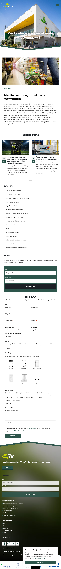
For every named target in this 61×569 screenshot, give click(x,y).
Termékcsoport (10, 323)
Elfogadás (40, 562)
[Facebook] (4, 540)
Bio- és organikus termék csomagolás (17, 194)
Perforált (30, 393)
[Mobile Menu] (57, 5)
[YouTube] (13, 540)
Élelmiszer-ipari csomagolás (14, 213)
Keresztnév (34, 303)
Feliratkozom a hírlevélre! (14, 419)
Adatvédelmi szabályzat (38, 558)
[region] (40, 556)
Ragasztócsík (20, 393)
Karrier (5, 522)
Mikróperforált (21, 340)
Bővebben (10, 173)
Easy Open (51, 390)
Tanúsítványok (7, 527)
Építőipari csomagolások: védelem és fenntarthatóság (17, 158)
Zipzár (8, 389)
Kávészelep (41, 389)
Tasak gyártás (10, 240)
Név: (6, 266)
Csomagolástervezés (12, 198)
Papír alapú (41, 341)
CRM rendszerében (31, 425)
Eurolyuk (19, 389)
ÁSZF (4, 529)
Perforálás (6, 509)
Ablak (29, 389)
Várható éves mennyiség (13, 397)
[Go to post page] (15, 147)
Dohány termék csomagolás (15, 206)
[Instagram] (9, 540)
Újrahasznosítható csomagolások (16, 244)
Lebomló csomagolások (13, 229)
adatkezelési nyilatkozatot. (20, 427)
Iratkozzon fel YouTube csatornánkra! (26, 458)
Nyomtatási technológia (13, 330)
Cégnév (8, 310)
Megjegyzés (9, 404)
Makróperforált (10, 340)
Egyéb (8, 344)
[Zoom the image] (8, 450)
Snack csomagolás (11, 232)
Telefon (34, 317)
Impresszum (6, 533)
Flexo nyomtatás (11, 221)
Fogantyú (9, 393)
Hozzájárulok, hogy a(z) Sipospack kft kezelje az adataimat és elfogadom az (27, 426)
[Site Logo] (8, 5)
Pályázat (5, 524)
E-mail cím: (8, 273)
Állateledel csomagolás (13, 191)
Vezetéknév (8, 303)
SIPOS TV (8, 464)
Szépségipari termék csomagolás (16, 236)
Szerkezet (34, 323)
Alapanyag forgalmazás (13, 187)
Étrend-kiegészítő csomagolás (15, 217)
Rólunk (5, 520)
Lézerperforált (32, 340)
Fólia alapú (51, 341)
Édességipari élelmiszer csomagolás (17, 210)
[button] (34, 5)
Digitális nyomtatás (12, 202)
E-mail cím (9, 317)
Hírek (7, 225)
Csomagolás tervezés (9, 511)
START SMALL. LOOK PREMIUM (46, 157)
